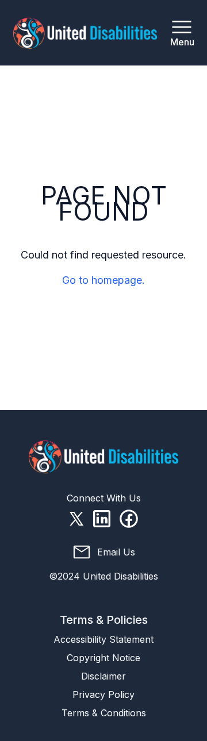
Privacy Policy (103, 694)
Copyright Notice (103, 657)
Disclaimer (103, 676)
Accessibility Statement (103, 639)
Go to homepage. (103, 280)
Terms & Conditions (104, 713)
